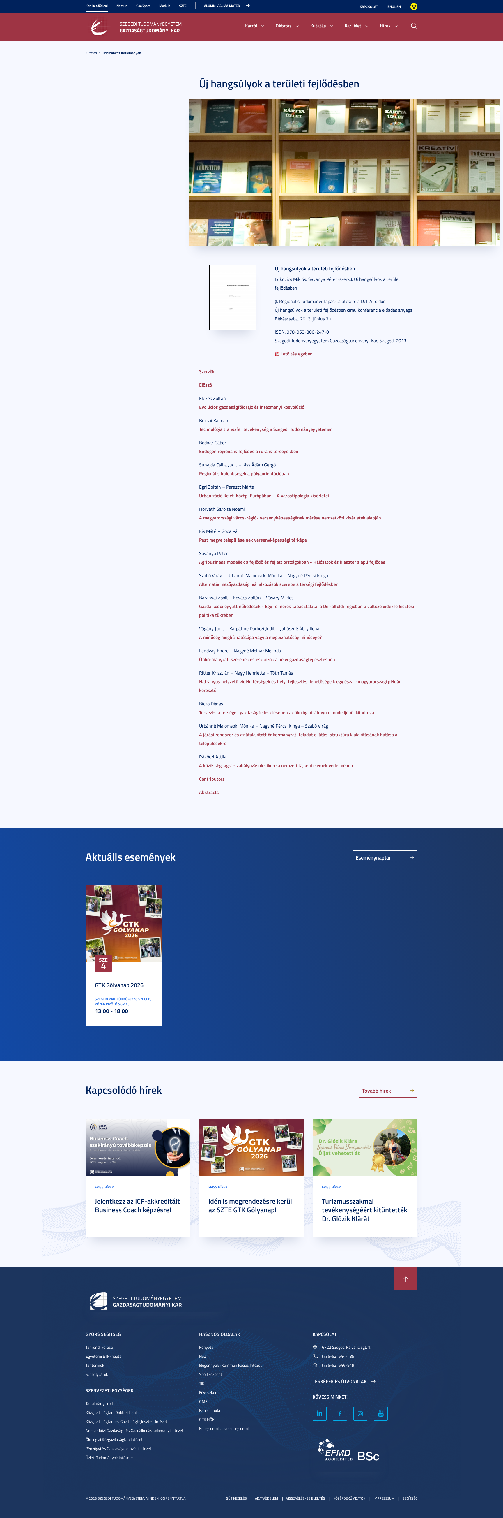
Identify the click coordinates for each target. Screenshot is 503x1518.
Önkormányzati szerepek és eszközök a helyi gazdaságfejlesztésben (267, 659)
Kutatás (318, 25)
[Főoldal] (100, 26)
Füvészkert (208, 1392)
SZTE (183, 5)
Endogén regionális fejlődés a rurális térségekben (248, 451)
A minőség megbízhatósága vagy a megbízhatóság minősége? (260, 637)
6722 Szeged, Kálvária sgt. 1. (346, 1347)
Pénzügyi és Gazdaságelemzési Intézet (118, 1448)
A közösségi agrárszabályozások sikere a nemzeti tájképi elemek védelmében (276, 765)
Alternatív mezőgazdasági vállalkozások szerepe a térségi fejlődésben (269, 584)
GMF (203, 1401)
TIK (201, 1383)
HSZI (203, 1356)
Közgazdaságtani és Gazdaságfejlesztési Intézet (126, 1421)
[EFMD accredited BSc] (349, 1452)
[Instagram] (360, 1414)
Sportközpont (210, 1374)
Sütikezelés (236, 1498)
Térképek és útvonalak (339, 1381)
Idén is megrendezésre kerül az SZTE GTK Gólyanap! (250, 1205)
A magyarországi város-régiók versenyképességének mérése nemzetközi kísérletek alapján (290, 517)
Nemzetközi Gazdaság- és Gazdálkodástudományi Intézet (134, 1430)
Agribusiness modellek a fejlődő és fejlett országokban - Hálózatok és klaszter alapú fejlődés (292, 562)
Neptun (121, 5)
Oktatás (284, 25)
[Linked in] (320, 1414)
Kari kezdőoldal (97, 5)
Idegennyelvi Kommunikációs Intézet (230, 1365)
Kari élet (353, 25)
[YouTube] (381, 1414)
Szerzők (207, 371)
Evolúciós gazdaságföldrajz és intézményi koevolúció (251, 407)
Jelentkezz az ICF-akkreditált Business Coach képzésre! (137, 1205)
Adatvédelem (266, 1498)
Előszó (205, 384)
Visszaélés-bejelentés (305, 1498)
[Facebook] (340, 1414)
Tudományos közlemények (121, 52)
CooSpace (143, 5)
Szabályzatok (97, 1374)
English (394, 6)
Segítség (410, 1498)
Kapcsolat (369, 6)
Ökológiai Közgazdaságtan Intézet (114, 1439)
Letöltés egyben (296, 353)
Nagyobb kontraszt (413, 6)
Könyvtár (207, 1347)
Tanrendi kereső (99, 1347)
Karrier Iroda (209, 1410)
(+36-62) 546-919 (338, 1365)
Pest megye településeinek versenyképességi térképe (253, 539)
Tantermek (95, 1365)
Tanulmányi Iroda (100, 1403)
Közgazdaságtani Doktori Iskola (112, 1412)
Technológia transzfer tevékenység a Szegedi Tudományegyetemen (266, 429)
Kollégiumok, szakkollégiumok (224, 1428)
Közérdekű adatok (349, 1498)
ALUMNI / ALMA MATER (222, 5)
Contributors (212, 778)
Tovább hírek (376, 1090)
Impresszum (383, 1498)
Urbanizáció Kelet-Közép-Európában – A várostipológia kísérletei (264, 495)
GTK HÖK (207, 1419)
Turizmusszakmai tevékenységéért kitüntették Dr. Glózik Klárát (364, 1209)
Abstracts (209, 792)
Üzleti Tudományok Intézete (109, 1457)
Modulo (164, 5)
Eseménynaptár (373, 857)
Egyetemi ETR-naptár (104, 1356)
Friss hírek (104, 1187)
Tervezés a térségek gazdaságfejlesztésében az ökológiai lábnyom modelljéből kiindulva (286, 712)
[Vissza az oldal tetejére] (405, 1278)
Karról (251, 25)
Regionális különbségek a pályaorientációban (244, 473)
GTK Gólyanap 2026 (119, 985)
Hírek (385, 25)
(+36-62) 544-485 (338, 1356)
